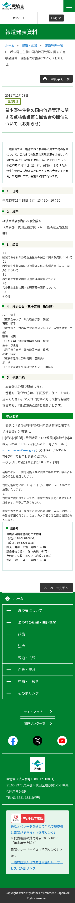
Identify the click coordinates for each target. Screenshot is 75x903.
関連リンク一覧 (34, 723)
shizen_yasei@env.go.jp (19, 450)
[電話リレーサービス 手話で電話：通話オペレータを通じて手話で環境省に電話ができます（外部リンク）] (37, 818)
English (56, 17)
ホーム (9, 45)
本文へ (17, 18)
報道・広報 (29, 45)
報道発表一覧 (54, 45)
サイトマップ (33, 711)
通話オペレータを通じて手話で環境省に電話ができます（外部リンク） (37, 829)
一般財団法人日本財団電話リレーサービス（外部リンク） (37, 865)
